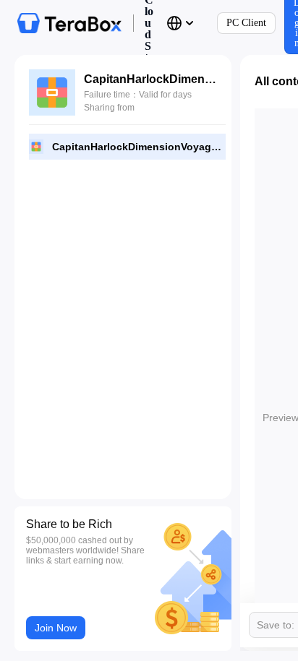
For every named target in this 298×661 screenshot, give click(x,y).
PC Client (246, 22)
